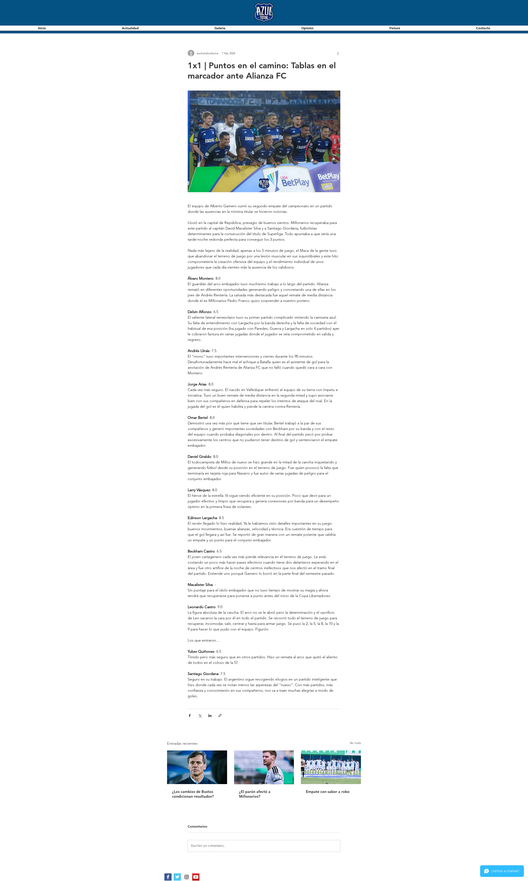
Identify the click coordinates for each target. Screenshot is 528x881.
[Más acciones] (337, 53)
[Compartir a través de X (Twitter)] (200, 715)
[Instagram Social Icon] (186, 877)
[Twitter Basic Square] (177, 877)
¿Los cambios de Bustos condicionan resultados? (193, 794)
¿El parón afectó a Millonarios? (254, 794)
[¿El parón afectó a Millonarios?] (264, 767)
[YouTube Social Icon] (195, 877)
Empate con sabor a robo (328, 791)
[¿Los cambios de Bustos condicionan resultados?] (197, 767)
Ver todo (355, 743)
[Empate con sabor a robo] (331, 767)
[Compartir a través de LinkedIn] (210, 715)
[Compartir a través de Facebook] (190, 715)
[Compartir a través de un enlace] (220, 715)
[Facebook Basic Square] (168, 877)
